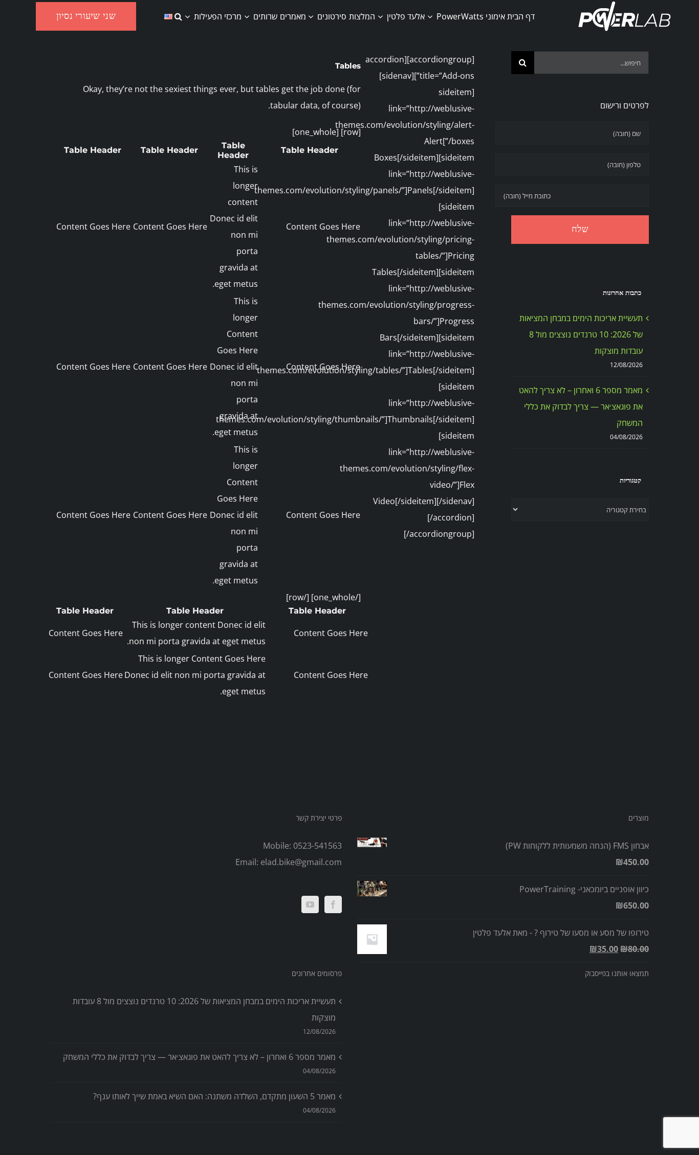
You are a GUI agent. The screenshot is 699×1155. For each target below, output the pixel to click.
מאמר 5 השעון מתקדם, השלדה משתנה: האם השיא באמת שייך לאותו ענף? (214, 1096)
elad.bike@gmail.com (301, 862)
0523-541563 (317, 845)
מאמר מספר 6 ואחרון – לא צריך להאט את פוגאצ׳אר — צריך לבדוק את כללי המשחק (581, 406)
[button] (178, 16)
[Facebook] (333, 904)
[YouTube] (310, 904)
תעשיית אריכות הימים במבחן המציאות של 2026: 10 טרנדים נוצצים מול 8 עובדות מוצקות (581, 334)
